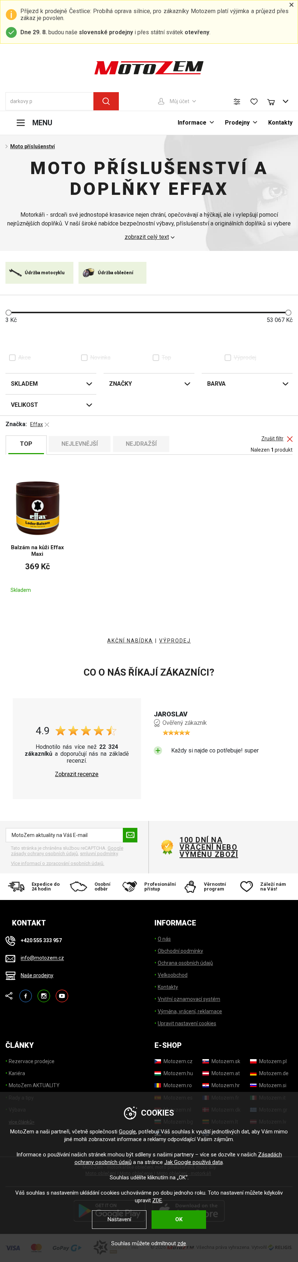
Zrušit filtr (272, 438)
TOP (26, 443)
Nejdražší (141, 443)
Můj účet (179, 101)
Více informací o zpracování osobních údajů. (57, 863)
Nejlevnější (79, 443)
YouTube (62, 993)
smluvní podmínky (99, 853)
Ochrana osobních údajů (185, 963)
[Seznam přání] (254, 102)
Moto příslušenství (32, 146)
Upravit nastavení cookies (187, 1023)
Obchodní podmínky (180, 951)
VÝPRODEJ (175, 640)
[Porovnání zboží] (237, 102)
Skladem (24, 383)
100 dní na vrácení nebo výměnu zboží (209, 847)
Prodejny (237, 122)
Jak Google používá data (193, 1162)
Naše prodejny (37, 975)
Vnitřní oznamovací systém (189, 999)
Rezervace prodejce (32, 1061)
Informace (192, 122)
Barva (216, 383)
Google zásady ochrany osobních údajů (67, 851)
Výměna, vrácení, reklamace (190, 1011)
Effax (36, 424)
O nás (164, 939)
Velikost (24, 404)
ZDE (157, 1200)
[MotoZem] (149, 68)
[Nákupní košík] (274, 101)
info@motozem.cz (42, 958)
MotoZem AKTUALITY (34, 1085)
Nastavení (119, 1219)
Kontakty (280, 122)
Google (127, 1131)
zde (181, 1243)
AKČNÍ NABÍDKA (130, 640)
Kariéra (17, 1073)
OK (178, 1219)
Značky (120, 383)
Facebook (25, 993)
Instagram (43, 993)
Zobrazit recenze (76, 774)
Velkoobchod (173, 975)
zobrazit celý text (147, 237)
